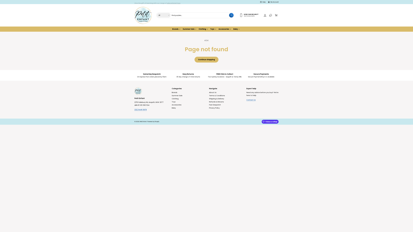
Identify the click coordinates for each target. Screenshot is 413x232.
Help (264, 2)
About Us (212, 92)
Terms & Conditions (217, 95)
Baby (235, 29)
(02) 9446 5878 (140, 109)
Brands (175, 29)
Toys (212, 29)
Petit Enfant (143, 121)
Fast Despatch (215, 105)
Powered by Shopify (153, 121)
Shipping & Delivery (216, 99)
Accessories (224, 29)
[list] (206, 75)
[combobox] (202, 15)
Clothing (202, 29)
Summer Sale (188, 29)
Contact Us (251, 100)
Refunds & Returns (216, 102)
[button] (276, 15)
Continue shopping (206, 59)
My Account (274, 2)
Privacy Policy (214, 108)
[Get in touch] (270, 15)
